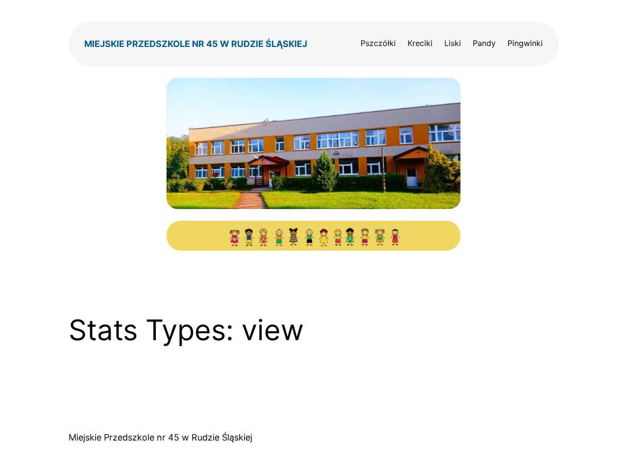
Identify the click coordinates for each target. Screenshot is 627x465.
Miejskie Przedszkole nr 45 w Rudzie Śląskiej (195, 44)
